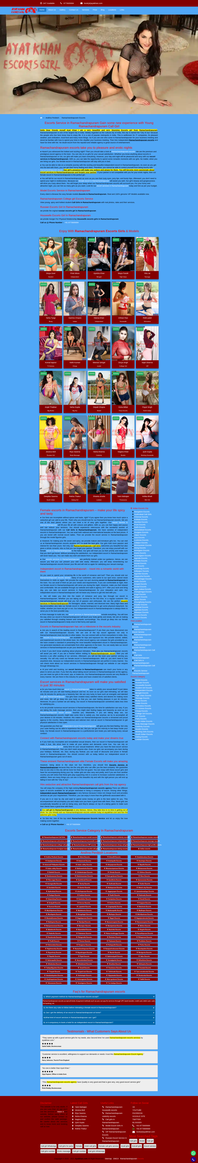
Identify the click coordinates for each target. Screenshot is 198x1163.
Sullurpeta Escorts (145, 964)
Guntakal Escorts (54, 887)
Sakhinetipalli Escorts (115, 956)
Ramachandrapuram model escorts (85, 837)
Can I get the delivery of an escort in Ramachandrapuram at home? (72, 1013)
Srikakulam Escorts (54, 964)
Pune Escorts (139, 525)
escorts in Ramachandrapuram (56, 638)
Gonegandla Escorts (54, 884)
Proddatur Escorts (145, 941)
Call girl (150, 1141)
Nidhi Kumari (75, 363)
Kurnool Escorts (54, 906)
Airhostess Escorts (143, 706)
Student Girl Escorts (144, 688)
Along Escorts (140, 548)
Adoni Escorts (85, 857)
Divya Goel (50, 273)
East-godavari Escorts (115, 876)
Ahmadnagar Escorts (143, 579)
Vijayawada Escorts (115, 975)
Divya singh (123, 363)
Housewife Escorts (143, 685)
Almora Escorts (140, 615)
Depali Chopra (99, 407)
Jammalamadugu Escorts (145, 891)
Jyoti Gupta (147, 452)
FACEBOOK (137, 1113)
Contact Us (73, 10)
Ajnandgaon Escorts (142, 556)
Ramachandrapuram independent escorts (117, 841)
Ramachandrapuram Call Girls (87, 546)
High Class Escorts (143, 696)
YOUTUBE (136, 1110)
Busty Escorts (141, 701)
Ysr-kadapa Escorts (115, 983)
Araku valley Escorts (84, 864)
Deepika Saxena (51, 496)
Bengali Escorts (142, 693)
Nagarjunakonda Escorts (145, 918)
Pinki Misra (74, 273)
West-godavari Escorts (115, 979)
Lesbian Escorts (142, 739)
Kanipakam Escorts (115, 899)
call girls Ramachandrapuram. (52, 697)
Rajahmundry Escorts (54, 948)
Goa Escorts (139, 538)
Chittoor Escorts (145, 872)
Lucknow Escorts (141, 540)
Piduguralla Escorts (85, 937)
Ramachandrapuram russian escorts (146, 837)
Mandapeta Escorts (54, 914)
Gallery (62, 10)
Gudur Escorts (145, 884)
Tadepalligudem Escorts (54, 968)
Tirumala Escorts (145, 968)
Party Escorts (141, 719)
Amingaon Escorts (141, 550)
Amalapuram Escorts (54, 861)
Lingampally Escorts (115, 906)
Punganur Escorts (84, 945)
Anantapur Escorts (145, 861)
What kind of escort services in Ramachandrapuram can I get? (70, 1017)
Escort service (150, 1146)
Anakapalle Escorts (115, 861)
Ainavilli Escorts (115, 857)
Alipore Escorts (140, 618)
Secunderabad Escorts (85, 960)
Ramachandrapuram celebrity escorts (116, 837)
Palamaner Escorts (84, 933)
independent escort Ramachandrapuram (79, 726)
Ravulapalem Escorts (145, 948)
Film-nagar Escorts (54, 880)
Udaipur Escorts (141, 543)
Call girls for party (66, 1146)
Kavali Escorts (145, 899)
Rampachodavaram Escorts (115, 948)
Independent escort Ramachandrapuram (58, 793)
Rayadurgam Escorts (84, 952)
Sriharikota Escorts (145, 960)
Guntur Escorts (84, 887)
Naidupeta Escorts (54, 922)
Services (85, 10)
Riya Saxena (75, 452)
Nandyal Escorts (85, 922)
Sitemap (108, 1159)
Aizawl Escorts (140, 587)
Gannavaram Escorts (145, 880)
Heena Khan (99, 318)
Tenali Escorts (85, 968)
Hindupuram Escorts (115, 887)
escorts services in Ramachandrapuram (62, 559)
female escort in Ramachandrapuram (94, 181)
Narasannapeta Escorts (115, 922)
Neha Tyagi (50, 318)
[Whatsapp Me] (193, 1153)
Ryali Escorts (84, 956)
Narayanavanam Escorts (54, 926)
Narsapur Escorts (85, 926)
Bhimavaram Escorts (142, 545)
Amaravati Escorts (84, 861)
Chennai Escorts (141, 517)
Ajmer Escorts (140, 599)
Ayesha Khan (99, 273)
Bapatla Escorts (145, 864)
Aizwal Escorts (140, 563)
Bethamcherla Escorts (85, 868)
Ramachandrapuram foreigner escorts (56, 849)
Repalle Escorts (54, 956)
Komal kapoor (51, 363)
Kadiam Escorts (84, 895)
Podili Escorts (55, 941)
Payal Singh (147, 407)
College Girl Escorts (144, 714)
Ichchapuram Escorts (84, 891)
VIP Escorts (140, 716)
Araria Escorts (140, 553)
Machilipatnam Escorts (55, 910)
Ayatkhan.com (81, 1159)
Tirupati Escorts (54, 971)
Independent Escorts (144, 690)
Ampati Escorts (140, 584)
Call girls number (48, 1151)
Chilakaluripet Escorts (85, 872)
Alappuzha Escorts (142, 576)
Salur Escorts (145, 956)
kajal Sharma (147, 363)
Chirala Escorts (115, 872)
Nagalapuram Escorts (84, 918)
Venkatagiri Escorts (85, 975)
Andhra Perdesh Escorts (54, 857)
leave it (60, 1112)
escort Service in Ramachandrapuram (86, 669)
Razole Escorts (115, 952)
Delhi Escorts (139, 527)
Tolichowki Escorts (115, 971)
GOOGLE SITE (138, 1116)
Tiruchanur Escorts (115, 968)
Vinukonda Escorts (145, 975)
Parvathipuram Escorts (145, 933)
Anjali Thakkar (51, 407)
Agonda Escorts (140, 558)
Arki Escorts (139, 566)
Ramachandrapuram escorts (141, 140)
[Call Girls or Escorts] (41, 118)
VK (133, 1107)
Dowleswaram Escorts (54, 876)
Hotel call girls (90, 1146)
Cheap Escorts (142, 711)
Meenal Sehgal (99, 363)
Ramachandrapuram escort (51, 170)
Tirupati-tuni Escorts (84, 971)
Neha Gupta (75, 407)
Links (122, 10)
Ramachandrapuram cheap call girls (115, 845)
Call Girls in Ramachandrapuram (81, 530)
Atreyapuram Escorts (114, 864)
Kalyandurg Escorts (55, 899)
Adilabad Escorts (141, 607)
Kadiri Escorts (115, 895)
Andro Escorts (140, 581)
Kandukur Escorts (84, 899)
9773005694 (68, 3)
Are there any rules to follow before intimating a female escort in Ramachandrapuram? (80, 1008)
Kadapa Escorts (54, 895)
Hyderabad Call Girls (142, 514)
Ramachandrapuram (132, 1159)
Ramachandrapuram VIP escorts (85, 845)
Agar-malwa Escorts (142, 589)
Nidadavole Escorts (54, 929)
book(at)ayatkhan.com (92, 3)
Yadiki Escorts (145, 979)
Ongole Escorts (145, 929)
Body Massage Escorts (145, 724)
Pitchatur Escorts (115, 937)
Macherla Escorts (145, 906)
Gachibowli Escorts (85, 880)
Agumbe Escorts (141, 574)
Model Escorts (141, 680)
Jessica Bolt (51, 452)
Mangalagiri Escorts (85, 914)
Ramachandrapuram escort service (55, 713)
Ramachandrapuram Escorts (85, 948)
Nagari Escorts (115, 918)
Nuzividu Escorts (115, 929)
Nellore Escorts (145, 926)
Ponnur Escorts (84, 941)
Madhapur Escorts (145, 910)
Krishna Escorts (115, 903)
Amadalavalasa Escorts (145, 857)
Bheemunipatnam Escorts (115, 868)
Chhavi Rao (123, 318)
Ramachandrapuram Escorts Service (88, 818)
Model (141, 1141)
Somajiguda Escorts (115, 960)
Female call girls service (108, 1146)
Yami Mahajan (123, 496)
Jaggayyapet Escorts (114, 891)
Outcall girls (136, 1146)
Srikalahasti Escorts (85, 964)
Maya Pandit (123, 273)
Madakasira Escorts (85, 910)
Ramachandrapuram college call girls (56, 845)
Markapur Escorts (115, 914)
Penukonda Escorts (54, 937)
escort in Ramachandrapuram (58, 551)
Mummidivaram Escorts (54, 918)
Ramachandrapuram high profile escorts (147, 845)
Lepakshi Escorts (85, 906)
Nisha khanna (99, 452)
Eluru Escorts (145, 876)
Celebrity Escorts (143, 726)
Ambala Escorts (140, 561)
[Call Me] (193, 1159)
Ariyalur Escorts (140, 605)
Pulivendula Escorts (55, 945)
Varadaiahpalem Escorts (54, 975)
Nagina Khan (123, 452)
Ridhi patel (147, 318)
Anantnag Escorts (141, 569)
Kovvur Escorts (84, 903)
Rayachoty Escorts (54, 952)
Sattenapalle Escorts (54, 960)
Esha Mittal (123, 407)
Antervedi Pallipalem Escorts (54, 864)
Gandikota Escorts (114, 880)
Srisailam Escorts (115, 964)
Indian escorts (145, 849)
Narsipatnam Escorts (115, 926)
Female (79, 1146)
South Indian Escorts (144, 734)
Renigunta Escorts (145, 952)
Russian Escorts (142, 683)
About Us (52, 10)
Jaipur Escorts (140, 535)
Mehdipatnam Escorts (145, 914)
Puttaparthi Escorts (115, 945)
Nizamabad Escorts (84, 929)
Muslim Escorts (142, 729)
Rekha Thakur (75, 496)
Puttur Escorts (145, 945)
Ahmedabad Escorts (142, 530)
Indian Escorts (141, 703)
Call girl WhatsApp (48, 1146)
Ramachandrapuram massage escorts (146, 841)
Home (41, 10)
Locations (112, 10)
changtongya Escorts (143, 592)
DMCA (116, 1159)
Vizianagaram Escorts (84, 979)
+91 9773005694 (72, 222)
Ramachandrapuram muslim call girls (86, 849)
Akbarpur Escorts (141, 612)
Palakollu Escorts (54, 933)
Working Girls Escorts (144, 732)
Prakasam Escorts (115, 941)
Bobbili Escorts (54, 872)
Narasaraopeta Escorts (145, 922)
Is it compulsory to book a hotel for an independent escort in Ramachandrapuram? (78, 1022)
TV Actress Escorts (143, 708)
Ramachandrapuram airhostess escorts (56, 841)
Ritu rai (147, 273)
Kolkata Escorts (140, 519)
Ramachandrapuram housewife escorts (86, 841)
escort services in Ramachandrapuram (57, 172)
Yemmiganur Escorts (85, 983)
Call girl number (79, 1151)
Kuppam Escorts (145, 903)
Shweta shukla (99, 496)
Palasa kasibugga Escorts (115, 933)
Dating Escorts (142, 737)
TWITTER (136, 1119)
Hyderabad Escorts (54, 891)
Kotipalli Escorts (54, 903)
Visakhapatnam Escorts (54, 979)
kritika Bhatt (147, 496)
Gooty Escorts (85, 884)
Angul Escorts (140, 594)
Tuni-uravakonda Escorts (145, 971)
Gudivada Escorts (115, 884)
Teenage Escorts (142, 698)
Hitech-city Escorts (145, 887)
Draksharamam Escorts (85, 876)
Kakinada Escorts (145, 895)
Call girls (133, 1141)
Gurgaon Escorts (141, 532)
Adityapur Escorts (141, 571)
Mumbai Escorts (141, 522)
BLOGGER (137, 1122)
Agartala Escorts (141, 610)
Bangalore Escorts (142, 512)
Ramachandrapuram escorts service (55, 578)
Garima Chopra (75, 318)
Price (95, 10)
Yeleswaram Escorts (55, 983)
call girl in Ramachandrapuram (59, 810)
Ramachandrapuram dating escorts (115, 849)
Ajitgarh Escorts (140, 597)
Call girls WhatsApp (96, 1151)
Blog (102, 10)
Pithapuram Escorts (145, 937)
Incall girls (125, 1146)
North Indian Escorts (144, 721)
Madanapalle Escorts (115, 910)
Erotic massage (63, 1151)
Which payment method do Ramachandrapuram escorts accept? (71, 997)
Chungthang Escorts (142, 602)
